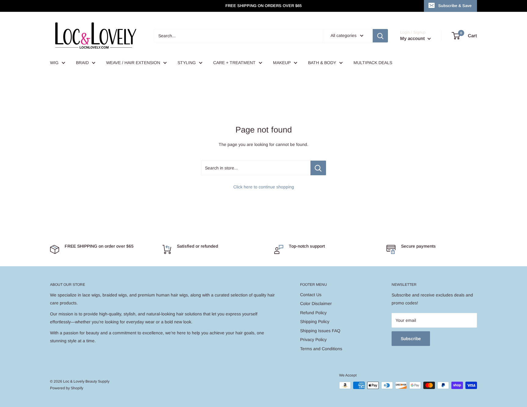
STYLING (186, 62)
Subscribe (411, 338)
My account (413, 38)
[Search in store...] (318, 168)
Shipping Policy (314, 321)
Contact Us (310, 294)
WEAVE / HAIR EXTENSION (133, 62)
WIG (54, 62)
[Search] (380, 35)
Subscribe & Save (454, 5)
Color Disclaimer (316, 303)
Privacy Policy (313, 339)
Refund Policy (313, 312)
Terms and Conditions (321, 348)
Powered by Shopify (66, 388)
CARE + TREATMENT (234, 62)
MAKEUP (282, 62)
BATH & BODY (322, 62)
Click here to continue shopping (263, 186)
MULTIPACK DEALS (372, 62)
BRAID (82, 62)
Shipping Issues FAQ (320, 330)
